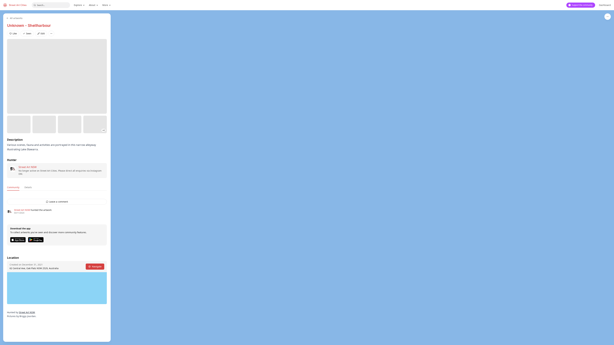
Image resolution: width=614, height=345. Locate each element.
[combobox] (51, 5)
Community (13, 187)
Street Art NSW (28, 167)
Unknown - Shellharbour (29, 25)
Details (28, 187)
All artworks (16, 18)
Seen (28, 33)
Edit (43, 33)
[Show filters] (607, 16)
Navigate (97, 266)
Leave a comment (58, 201)
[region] (307, 177)
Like (15, 33)
